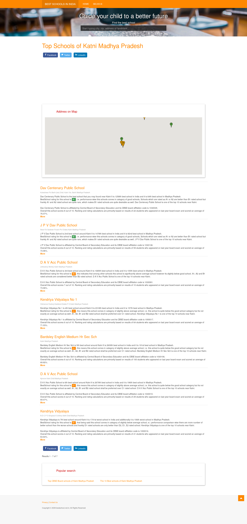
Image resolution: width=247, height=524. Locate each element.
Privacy (45, 502)
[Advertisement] (123, 78)
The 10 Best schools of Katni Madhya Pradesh (121, 480)
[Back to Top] (241, 498)
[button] (171, 125)
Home (86, 3)
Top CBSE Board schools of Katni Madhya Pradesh (71, 480)
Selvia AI (97, 3)
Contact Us (53, 502)
